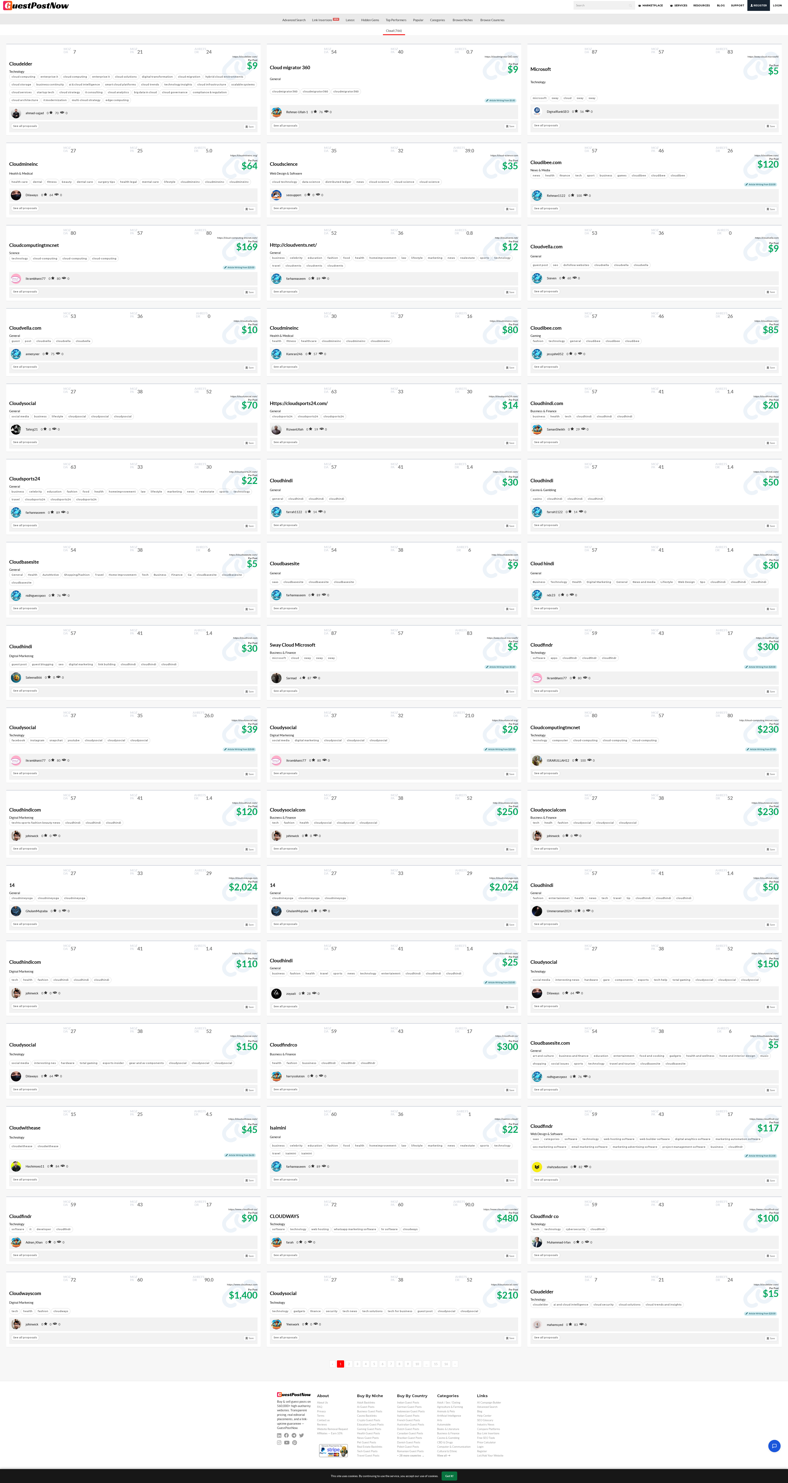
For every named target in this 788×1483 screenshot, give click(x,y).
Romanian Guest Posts (410, 1451)
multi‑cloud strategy (86, 100)
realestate (467, 257)
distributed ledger (338, 181)
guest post (540, 265)
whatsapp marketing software (355, 1229)
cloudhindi (584, 416)
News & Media (540, 170)
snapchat (56, 740)
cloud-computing (45, 258)
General (275, 79)
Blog (479, 1411)
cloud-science (379, 181)
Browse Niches (463, 20)
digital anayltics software (692, 1139)
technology (19, 258)
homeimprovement (382, 257)
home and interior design (737, 1055)
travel (276, 265)
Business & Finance (543, 411)
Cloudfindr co (544, 1216)
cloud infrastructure (211, 84)
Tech (145, 574)
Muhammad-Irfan (558, 1242)
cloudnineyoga (22, 898)
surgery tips (106, 181)
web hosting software (619, 1139)
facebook (18, 740)
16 (446, 1364)
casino (537, 498)
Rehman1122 (556, 195)
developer (44, 1229)
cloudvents (293, 265)
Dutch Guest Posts (408, 1429)
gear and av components (146, 1063)
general (575, 341)
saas (275, 582)
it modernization (55, 100)
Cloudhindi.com (546, 403)
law (403, 257)
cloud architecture (24, 100)
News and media (644, 582)
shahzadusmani (557, 1167)
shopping (539, 1063)
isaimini (290, 1153)
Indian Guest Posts (408, 1402)
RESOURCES (701, 5)
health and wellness (700, 1055)
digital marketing (81, 664)
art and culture (543, 1055)
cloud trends (150, 84)
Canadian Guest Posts (410, 1433)
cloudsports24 (282, 416)
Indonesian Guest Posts (411, 1411)
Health (32, 574)
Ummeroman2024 (559, 911)
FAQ (319, 1406)
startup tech (45, 92)
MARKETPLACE (652, 5)
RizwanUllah (294, 429)
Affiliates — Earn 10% (329, 1433)
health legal (128, 181)
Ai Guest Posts (366, 1406)
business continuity (50, 84)
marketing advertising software (635, 1146)
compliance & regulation (210, 92)
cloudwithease (21, 1146)
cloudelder (540, 1304)
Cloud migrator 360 (290, 67)
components (624, 979)
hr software (389, 1229)
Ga (189, 574)
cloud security (603, 1304)
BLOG (721, 5)
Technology (16, 71)
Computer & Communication (454, 1446)
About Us (322, 1402)
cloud (568, 98)
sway (555, 98)
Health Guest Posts (368, 1433)
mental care (150, 181)
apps (554, 658)
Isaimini (278, 1128)
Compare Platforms (488, 1429)
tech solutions (372, 1311)
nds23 (551, 595)
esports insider (113, 1063)
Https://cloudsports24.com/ (299, 403)
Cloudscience (284, 164)
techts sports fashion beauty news (35, 822)
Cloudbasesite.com (550, 1043)
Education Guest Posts (370, 1424)
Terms (320, 1415)
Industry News (485, 1424)
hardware (591, 979)
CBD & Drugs (445, 1442)
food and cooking (651, 1055)
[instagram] (279, 1442)
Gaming (535, 335)
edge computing (117, 100)
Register (760, 5)
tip (628, 898)
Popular (418, 20)
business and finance (574, 1055)
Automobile (444, 1424)
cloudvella (601, 265)
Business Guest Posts (369, 1411)
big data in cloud (145, 92)
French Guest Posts (408, 1420)
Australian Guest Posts (410, 1424)
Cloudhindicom (25, 810)
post (28, 341)
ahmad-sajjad (35, 113)
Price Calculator (486, 1442)
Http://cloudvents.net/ (293, 245)
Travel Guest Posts (368, 1455)
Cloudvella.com (546, 246)
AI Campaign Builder (489, 1402)
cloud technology (284, 181)
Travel (99, 574)
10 (417, 1364)
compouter (560, 740)
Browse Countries (492, 20)
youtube (74, 740)
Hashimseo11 (35, 1166)
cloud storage (21, 84)
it (30, 1229)
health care (19, 181)
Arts (439, 1420)
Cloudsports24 (24, 478)
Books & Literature (448, 1429)
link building (107, 664)
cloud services (21, 92)
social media (20, 416)
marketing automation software (738, 1139)
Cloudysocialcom (287, 810)
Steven (551, 278)
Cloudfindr (541, 645)
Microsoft (540, 69)
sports (337, 973)
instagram (37, 740)
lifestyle (169, 181)
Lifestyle (667, 582)
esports (643, 979)
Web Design (686, 582)
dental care (85, 181)
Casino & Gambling (543, 490)
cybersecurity (575, 1229)
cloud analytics (118, 92)
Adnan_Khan (34, 1242)
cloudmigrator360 (285, 91)
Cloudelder (20, 64)
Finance (177, 574)
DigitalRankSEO (558, 111)
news (360, 181)
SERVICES (680, 5)
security (331, 1311)
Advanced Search (294, 20)
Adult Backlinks (366, 1402)
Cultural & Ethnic (447, 1451)
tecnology (540, 740)
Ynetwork (292, 1324)
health (549, 175)
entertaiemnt (390, 973)
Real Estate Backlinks (369, 1446)
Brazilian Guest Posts (409, 1437)
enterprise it (49, 76)
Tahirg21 (32, 429)
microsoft (539, 98)
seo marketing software (549, 1146)
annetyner (33, 354)
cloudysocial (77, 416)
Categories (437, 20)
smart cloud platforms (120, 84)
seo (555, 265)
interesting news (567, 979)
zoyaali (291, 993)
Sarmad (291, 678)
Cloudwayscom (25, 1293)
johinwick (32, 836)
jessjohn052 (555, 354)
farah (289, 1242)
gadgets (675, 1055)
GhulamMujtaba (37, 911)
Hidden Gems (370, 20)
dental (37, 181)
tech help (660, 979)
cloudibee (639, 175)
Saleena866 (34, 677)
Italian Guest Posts (408, 1415)
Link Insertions (325, 20)
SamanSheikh (556, 429)
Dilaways (32, 195)
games (622, 175)
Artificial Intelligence (449, 1415)
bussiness (309, 1063)
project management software (684, 1146)
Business (160, 574)
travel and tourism (622, 1063)
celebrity (296, 257)
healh (548, 822)
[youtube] (287, 1442)
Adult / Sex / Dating (448, 1402)
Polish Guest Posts (408, 1446)
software (539, 658)
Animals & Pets (446, 1411)
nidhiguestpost (36, 595)
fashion (332, 257)
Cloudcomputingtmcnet (34, 245)
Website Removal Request (332, 1429)
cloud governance (175, 92)
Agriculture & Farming (450, 1406)
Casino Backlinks (367, 1415)
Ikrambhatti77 (36, 278)
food (346, 257)
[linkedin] (279, 1435)
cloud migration (189, 76)
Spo (702, 582)
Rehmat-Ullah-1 (297, 112)
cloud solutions (126, 76)
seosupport (293, 195)
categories (551, 1139)
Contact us (323, 1420)
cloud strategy (69, 92)
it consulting (94, 92)
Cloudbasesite (24, 562)
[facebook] (286, 1435)
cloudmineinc (190, 181)
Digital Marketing (599, 582)
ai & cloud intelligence (84, 84)
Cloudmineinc (23, 164)
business (606, 175)
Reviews (322, 1424)
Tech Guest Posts (367, 1451)
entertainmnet (559, 898)
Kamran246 (294, 354)
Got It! (449, 1476)
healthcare (309, 341)
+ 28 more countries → (410, 1455)
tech (578, 175)
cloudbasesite (207, 574)
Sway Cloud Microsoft (292, 645)
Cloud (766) (394, 30)
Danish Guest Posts (408, 1442)
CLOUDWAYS (284, 1216)
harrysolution (295, 1076)
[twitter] (301, 1435)
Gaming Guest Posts (369, 1429)
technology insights (178, 84)
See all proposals (25, 126)
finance (565, 175)
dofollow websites (576, 265)
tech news (349, 1311)
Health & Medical (21, 173)
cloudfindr (569, 658)
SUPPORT (737, 5)
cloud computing (23, 76)
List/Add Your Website (490, 1455)
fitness (52, 181)
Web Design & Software (286, 173)
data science (311, 181)
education (315, 257)
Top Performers (396, 20)
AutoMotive (50, 574)
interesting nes (45, 1063)
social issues (560, 1063)
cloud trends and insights (663, 1304)
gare (606, 979)
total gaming (681, 979)
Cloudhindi (281, 480)
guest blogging (42, 664)
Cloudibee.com (545, 162)
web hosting (320, 1229)
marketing (435, 257)
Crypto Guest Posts (368, 1420)
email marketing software (590, 1146)
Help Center (484, 1415)
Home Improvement (122, 574)
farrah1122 (294, 512)
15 (436, 1364)
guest (15, 341)
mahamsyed (555, 1324)
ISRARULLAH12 (558, 760)
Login (777, 5)
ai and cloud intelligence (570, 1304)
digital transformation (157, 76)
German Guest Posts (409, 1406)
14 (12, 885)
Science (14, 253)
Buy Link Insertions (488, 1433)
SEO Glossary (485, 1420)
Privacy (321, 1411)
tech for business (400, 1311)
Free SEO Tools (486, 1437)
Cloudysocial (22, 403)
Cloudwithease (24, 1128)
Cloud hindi (542, 563)
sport (590, 175)
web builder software (655, 1139)
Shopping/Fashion (77, 574)
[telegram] (294, 1435)
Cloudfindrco (283, 1045)
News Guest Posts (368, 1437)
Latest (350, 20)
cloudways (410, 1229)
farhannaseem (296, 278)
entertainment (623, 1055)
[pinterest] (294, 1442)
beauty (67, 181)
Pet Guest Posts (366, 1442)
